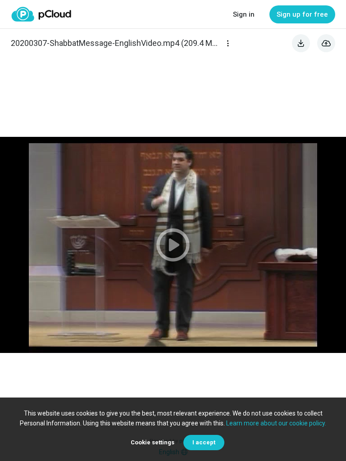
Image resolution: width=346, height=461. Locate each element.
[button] (173, 245)
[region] (173, 245)
